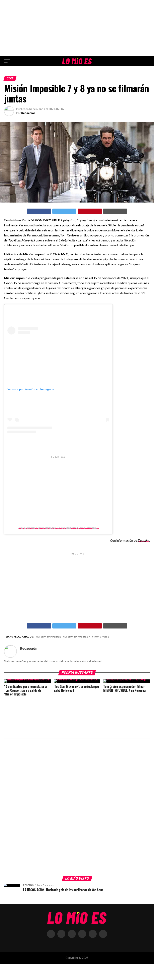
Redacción (28, 113)
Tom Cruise (101, 637)
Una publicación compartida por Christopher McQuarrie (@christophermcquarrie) (67, 527)
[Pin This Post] (90, 211)
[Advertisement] (77, 28)
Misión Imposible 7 (77, 637)
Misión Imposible (49, 637)
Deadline (144, 540)
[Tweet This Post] (64, 211)
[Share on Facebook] (39, 211)
